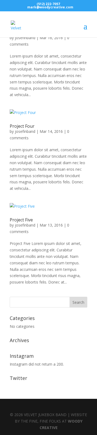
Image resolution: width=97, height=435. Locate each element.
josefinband (25, 37)
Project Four (22, 126)
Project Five (21, 220)
